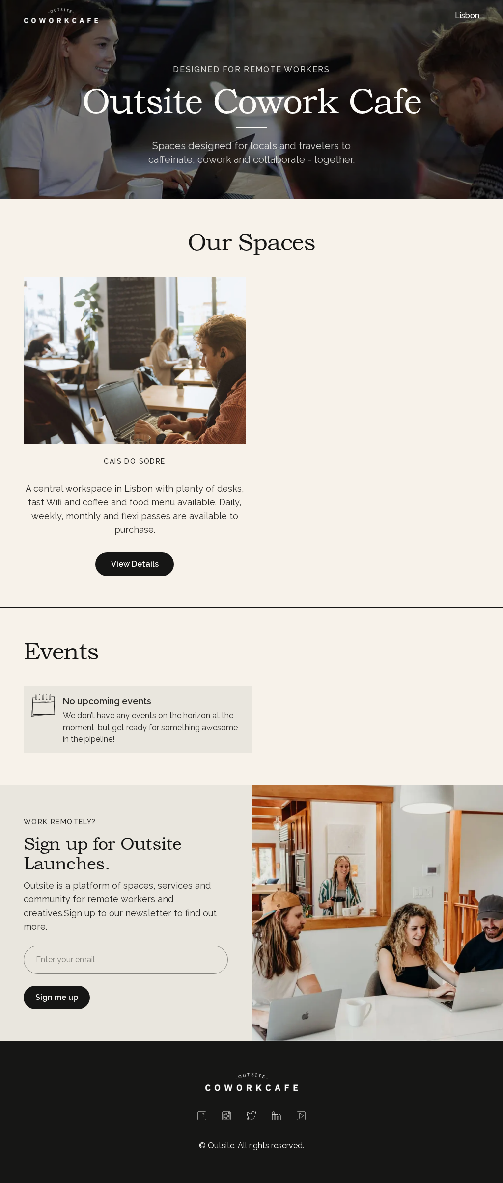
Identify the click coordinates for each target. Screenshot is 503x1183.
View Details (135, 564)
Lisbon (467, 15)
